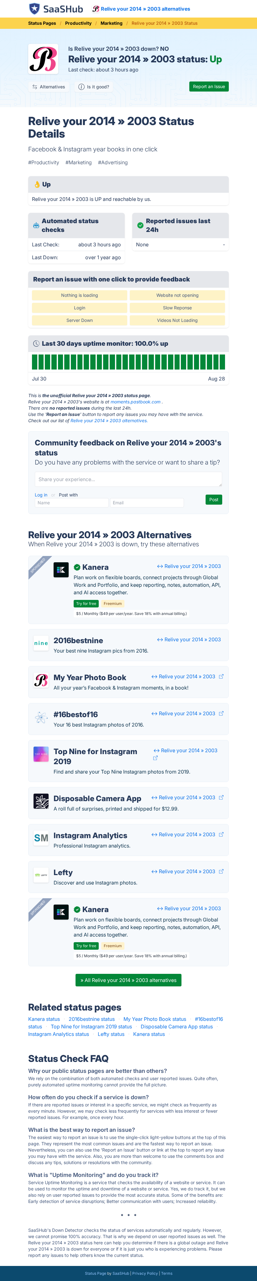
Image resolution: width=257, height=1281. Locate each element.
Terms (166, 1273)
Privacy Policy (145, 1273)
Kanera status (44, 1019)
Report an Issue (209, 86)
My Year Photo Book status (154, 1019)
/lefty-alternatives (54, 865)
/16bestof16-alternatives (62, 707)
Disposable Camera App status (177, 1026)
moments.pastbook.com (135, 401)
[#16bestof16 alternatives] (41, 717)
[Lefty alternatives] (41, 875)
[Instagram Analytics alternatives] (41, 838)
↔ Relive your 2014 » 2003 (189, 566)
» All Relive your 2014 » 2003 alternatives (128, 980)
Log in (42, 494)
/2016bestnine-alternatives (65, 633)
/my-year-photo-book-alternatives (74, 670)
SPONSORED (38, 565)
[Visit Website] (221, 676)
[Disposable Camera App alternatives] (41, 801)
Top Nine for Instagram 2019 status (91, 1026)
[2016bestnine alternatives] (41, 643)
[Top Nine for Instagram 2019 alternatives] (41, 754)
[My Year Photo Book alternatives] (41, 680)
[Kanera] (61, 569)
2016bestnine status (92, 1019)
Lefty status (111, 1034)
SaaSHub (121, 1273)
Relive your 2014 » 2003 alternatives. (109, 420)
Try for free (86, 603)
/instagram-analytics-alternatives (72, 828)
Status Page (95, 1273)
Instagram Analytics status (58, 1034)
